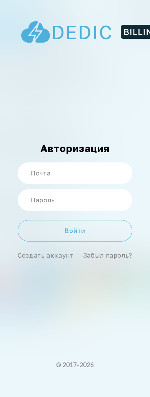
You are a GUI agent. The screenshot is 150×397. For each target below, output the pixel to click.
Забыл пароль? (107, 255)
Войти (75, 231)
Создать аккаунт (46, 255)
